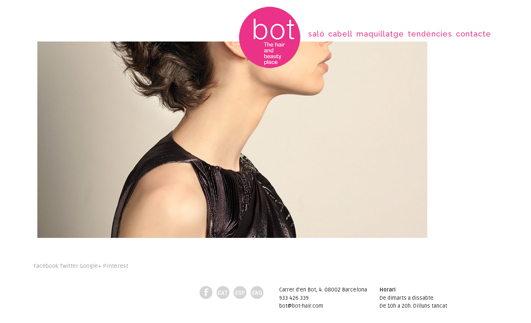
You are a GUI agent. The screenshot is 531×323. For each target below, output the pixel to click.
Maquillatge (380, 33)
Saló (316, 33)
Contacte (473, 33)
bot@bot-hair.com (301, 306)
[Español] (240, 292)
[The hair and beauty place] (269, 38)
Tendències (430, 33)
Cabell (340, 33)
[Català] (223, 292)
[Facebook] (206, 292)
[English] (257, 292)
